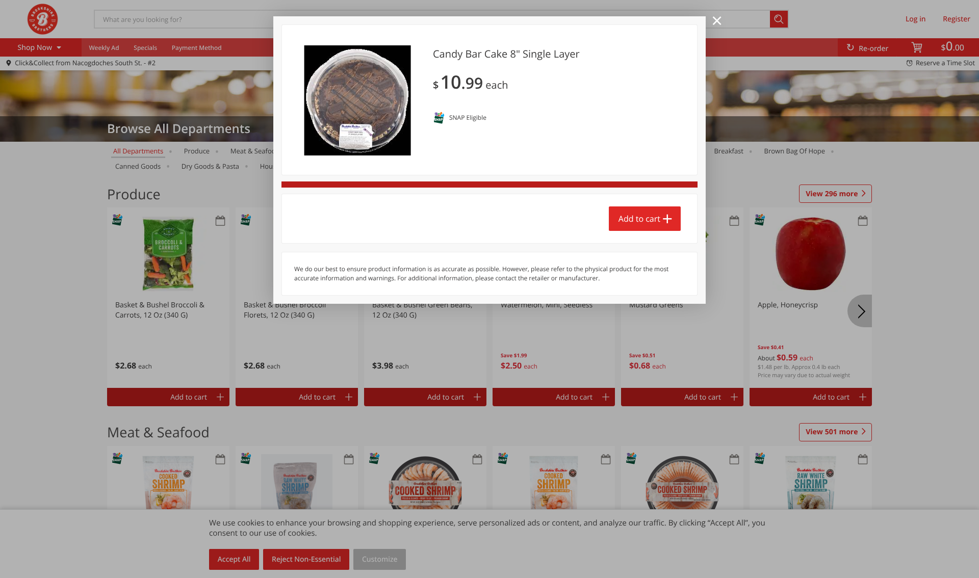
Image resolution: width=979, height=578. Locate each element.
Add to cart (639, 218)
